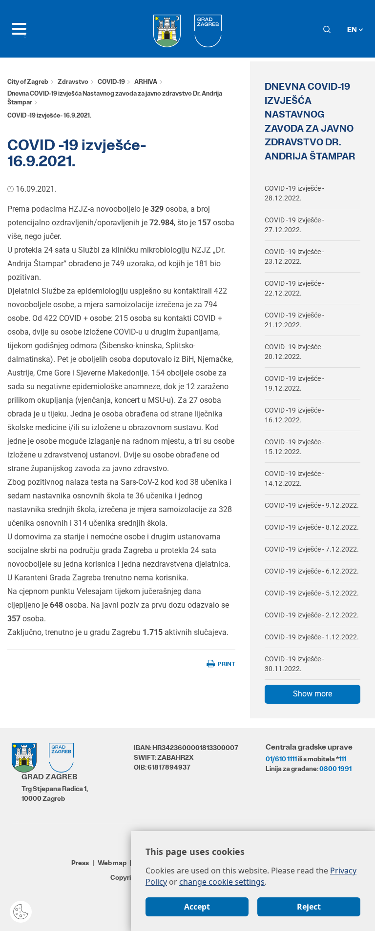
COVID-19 (111, 81)
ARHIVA (145, 81)
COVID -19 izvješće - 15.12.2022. (294, 447)
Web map (112, 863)
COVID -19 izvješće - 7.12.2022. (312, 549)
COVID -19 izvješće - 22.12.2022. (294, 288)
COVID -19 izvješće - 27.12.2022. (294, 225)
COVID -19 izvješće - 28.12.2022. (294, 193)
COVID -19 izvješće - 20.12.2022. (294, 351)
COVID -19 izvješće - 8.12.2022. (312, 527)
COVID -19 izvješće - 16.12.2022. (294, 415)
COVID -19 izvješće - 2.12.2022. (312, 615)
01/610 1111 (281, 759)
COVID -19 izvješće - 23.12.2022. (294, 256)
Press (80, 863)
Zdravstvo (73, 81)
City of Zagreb (27, 81)
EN (352, 29)
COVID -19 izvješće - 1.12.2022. (312, 637)
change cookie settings (222, 881)
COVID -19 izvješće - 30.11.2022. (294, 664)
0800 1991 (335, 769)
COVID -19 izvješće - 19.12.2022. (294, 383)
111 (342, 759)
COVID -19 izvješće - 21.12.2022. (294, 320)
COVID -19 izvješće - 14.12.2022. (294, 478)
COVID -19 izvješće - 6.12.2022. (312, 571)
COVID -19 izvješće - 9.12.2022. (312, 505)
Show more (312, 693)
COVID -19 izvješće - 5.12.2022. (312, 593)
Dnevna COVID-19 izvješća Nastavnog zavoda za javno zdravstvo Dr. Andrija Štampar (114, 98)
